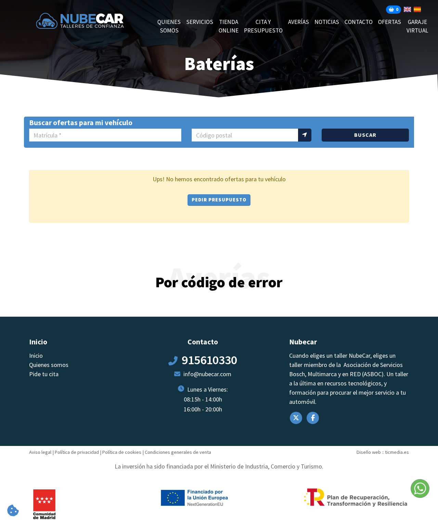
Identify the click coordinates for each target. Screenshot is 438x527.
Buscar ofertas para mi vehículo (80, 122)
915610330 (209, 360)
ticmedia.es (397, 452)
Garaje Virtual (417, 26)
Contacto (359, 22)
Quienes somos (169, 26)
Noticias (326, 22)
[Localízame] (304, 135)
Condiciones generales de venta (178, 452)
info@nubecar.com (207, 374)
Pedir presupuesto (219, 200)
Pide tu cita (44, 374)
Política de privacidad (77, 452)
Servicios (199, 22)
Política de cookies (121, 452)
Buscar (365, 134)
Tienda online (229, 26)
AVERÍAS (298, 22)
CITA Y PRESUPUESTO (263, 26)
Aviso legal (40, 452)
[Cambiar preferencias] (13, 511)
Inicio (36, 355)
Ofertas (389, 22)
